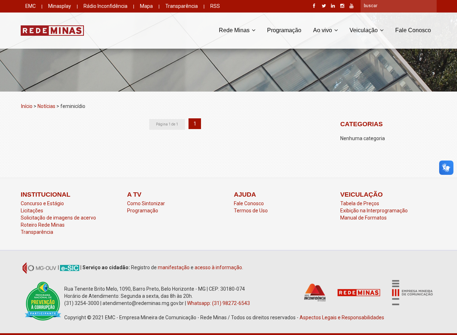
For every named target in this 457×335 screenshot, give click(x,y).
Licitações (32, 210)
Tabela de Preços (359, 203)
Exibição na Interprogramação (374, 210)
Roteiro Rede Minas (43, 225)
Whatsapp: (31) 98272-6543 (218, 303)
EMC (30, 6)
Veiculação (364, 30)
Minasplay (59, 6)
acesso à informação (218, 267)
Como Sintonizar (146, 203)
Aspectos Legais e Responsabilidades (342, 317)
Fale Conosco (413, 30)
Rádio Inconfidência (105, 6)
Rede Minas (235, 30)
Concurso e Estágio (42, 203)
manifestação (174, 267)
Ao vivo (323, 30)
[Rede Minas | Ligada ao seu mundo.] (52, 30)
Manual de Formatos (363, 218)
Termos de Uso (251, 210)
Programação (284, 30)
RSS (215, 6)
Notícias (46, 106)
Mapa (146, 6)
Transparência (181, 6)
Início (26, 106)
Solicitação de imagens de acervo (58, 218)
